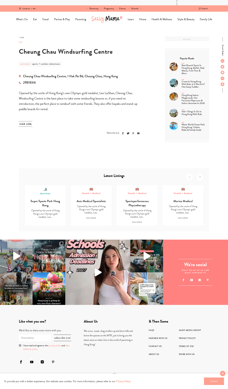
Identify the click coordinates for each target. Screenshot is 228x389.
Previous (189, 177)
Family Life (206, 19)
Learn (131, 19)
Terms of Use (186, 346)
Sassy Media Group (190, 330)
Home (106, 19)
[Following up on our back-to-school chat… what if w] (146, 288)
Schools (135, 8)
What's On (22, 19)
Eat (35, 19)
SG (34, 6)
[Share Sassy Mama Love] (138, 133)
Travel (45, 19)
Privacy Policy (187, 338)
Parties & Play (62, 19)
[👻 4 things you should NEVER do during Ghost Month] (49, 256)
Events (122, 8)
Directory (94, 8)
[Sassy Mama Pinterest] (222, 78)
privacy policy (54, 345)
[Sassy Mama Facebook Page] (222, 61)
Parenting (80, 19)
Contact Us (155, 346)
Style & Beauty (185, 19)
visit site (25, 123)
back (22, 37)
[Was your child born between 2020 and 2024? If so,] (146, 256)
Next (199, 177)
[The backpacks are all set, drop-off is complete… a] (16, 288)
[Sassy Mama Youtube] (222, 66)
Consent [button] (213, 381)
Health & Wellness (162, 19)
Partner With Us (158, 338)
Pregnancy (109, 8)
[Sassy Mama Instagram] (222, 72)
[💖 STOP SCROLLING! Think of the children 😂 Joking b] (16, 256)
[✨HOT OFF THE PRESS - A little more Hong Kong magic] (49, 288)
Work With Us (187, 354)
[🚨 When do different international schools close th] (98, 272)
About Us (154, 354)
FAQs (151, 330)
